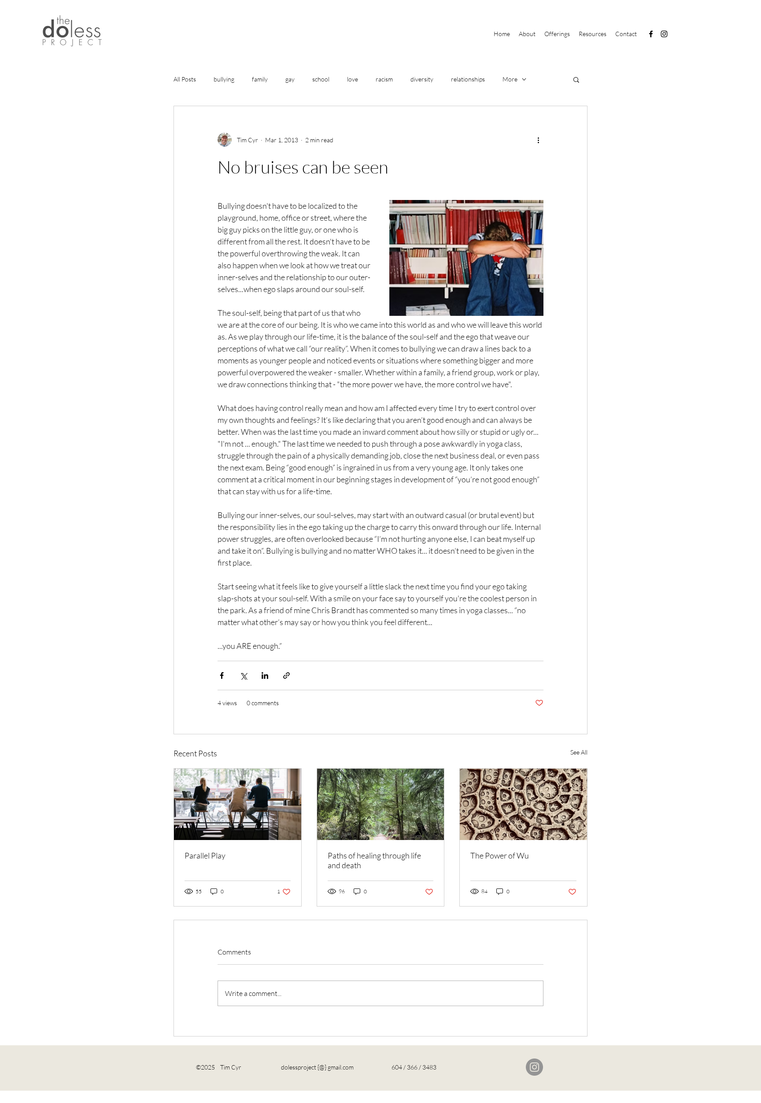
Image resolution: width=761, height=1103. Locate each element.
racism (384, 79)
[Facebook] (650, 34)
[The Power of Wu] (523, 804)
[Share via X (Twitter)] (243, 675)
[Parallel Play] (237, 804)
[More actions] (538, 139)
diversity (421, 79)
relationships (468, 79)
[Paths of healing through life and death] (380, 804)
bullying (224, 79)
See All (578, 752)
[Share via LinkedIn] (265, 675)
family (260, 79)
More (509, 79)
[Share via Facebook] (222, 675)
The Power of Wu (499, 855)
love (352, 79)
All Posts (185, 79)
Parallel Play (205, 855)
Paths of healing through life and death (374, 860)
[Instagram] (664, 34)
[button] (576, 79)
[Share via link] (286, 675)
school (320, 79)
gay (290, 79)
